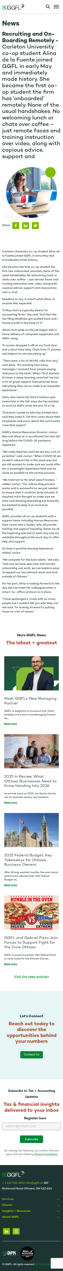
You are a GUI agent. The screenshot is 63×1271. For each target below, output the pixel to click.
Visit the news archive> (31, 977)
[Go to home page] (13, 1174)
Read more (10, 724)
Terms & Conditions (45, 1154)
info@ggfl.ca (34, 1183)
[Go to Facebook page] (16, 1231)
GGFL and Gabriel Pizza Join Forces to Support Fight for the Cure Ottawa (31, 942)
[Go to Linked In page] (6, 1231)
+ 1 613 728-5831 (13, 1183)
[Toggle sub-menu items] (59, 1199)
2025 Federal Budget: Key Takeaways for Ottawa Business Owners (28, 860)
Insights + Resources (16, 1211)
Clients (7, 1205)
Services (8, 1199)
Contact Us (31, 1054)
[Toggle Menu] (56, 6)
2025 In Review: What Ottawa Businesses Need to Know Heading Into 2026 (30, 781)
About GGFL (10, 1217)
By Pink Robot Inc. (46, 1264)
